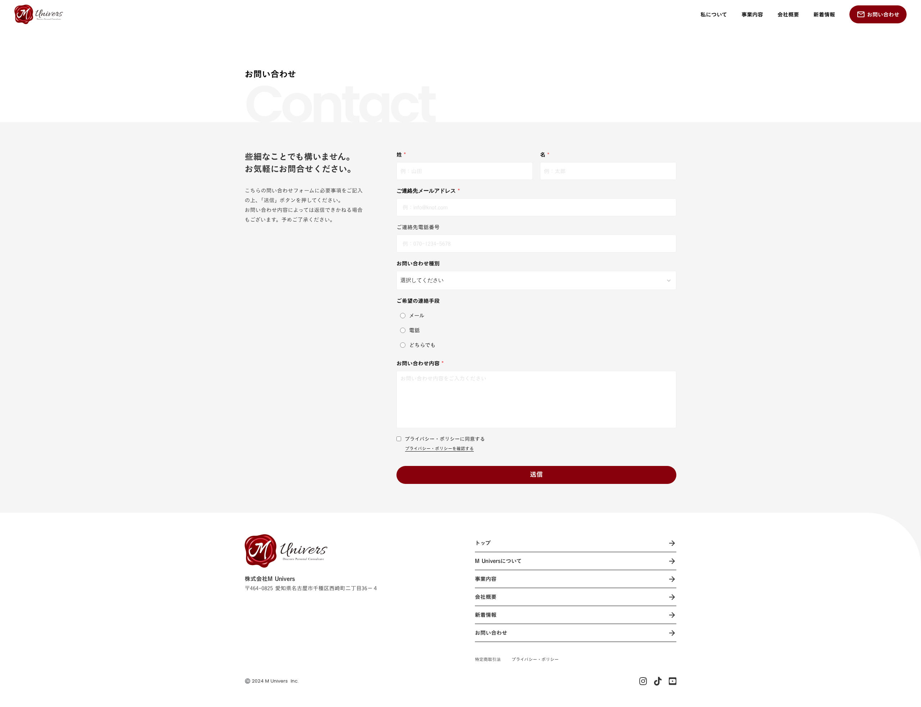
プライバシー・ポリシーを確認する (439, 448)
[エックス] (658, 681)
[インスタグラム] (643, 681)
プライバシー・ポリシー (535, 659)
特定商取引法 (488, 659)
